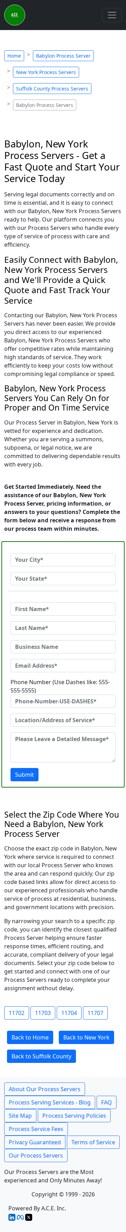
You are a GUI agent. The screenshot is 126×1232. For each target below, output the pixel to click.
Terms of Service (93, 1142)
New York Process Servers (46, 72)
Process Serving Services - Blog (50, 1102)
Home (14, 55)
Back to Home (30, 1037)
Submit (24, 774)
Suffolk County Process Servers (52, 88)
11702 (16, 1013)
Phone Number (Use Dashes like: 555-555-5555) (60, 686)
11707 (95, 1013)
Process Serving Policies (74, 1115)
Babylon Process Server (63, 55)
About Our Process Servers (44, 1089)
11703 (43, 1013)
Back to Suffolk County (41, 1056)
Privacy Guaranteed (35, 1142)
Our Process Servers (36, 1155)
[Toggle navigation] (112, 15)
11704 (69, 1013)
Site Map (20, 1115)
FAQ (106, 1102)
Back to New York (86, 1037)
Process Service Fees (36, 1129)
